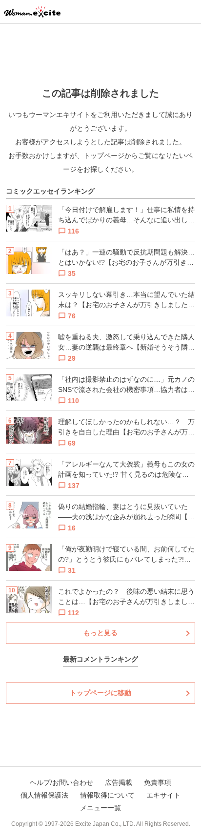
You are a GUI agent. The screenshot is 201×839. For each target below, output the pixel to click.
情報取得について (107, 795)
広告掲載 (118, 782)
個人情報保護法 (44, 795)
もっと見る (100, 633)
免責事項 (157, 782)
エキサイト (163, 795)
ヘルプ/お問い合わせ (61, 782)
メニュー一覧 (100, 808)
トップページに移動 (100, 693)
